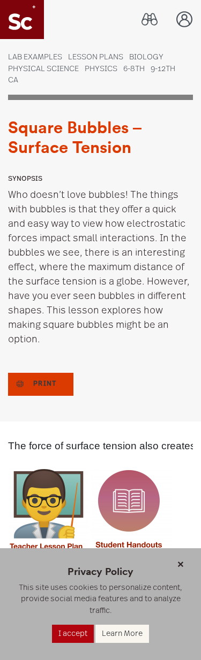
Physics (101, 69)
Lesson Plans (95, 57)
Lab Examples (35, 57)
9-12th (163, 69)
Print (44, 383)
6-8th (134, 69)
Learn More (122, 634)
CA (13, 80)
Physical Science (43, 69)
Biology (146, 57)
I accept (72, 634)
